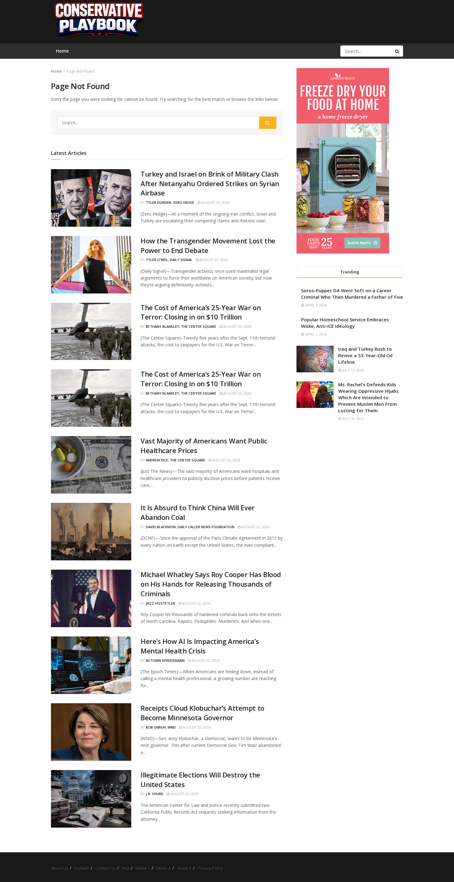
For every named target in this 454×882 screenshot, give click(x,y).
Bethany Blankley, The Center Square (181, 326)
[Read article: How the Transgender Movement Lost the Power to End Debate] (91, 264)
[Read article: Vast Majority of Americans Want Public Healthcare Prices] (91, 465)
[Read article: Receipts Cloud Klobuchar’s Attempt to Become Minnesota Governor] (91, 732)
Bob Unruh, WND (161, 727)
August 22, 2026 (195, 603)
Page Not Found (81, 71)
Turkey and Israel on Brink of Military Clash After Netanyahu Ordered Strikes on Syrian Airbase (210, 183)
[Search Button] (397, 51)
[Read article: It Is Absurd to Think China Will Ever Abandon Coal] (91, 531)
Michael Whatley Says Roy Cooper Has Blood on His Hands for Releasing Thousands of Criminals (211, 584)
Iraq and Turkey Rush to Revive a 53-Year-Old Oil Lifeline (365, 355)
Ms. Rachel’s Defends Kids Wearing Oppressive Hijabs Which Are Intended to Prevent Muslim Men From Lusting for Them (368, 397)
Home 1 (143, 868)
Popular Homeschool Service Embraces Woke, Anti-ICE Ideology (345, 322)
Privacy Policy (210, 868)
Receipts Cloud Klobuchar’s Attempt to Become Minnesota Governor (202, 712)
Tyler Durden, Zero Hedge (170, 202)
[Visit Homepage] (98, 22)
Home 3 (184, 868)
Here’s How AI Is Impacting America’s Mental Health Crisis (200, 645)
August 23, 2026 (214, 202)
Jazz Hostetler (160, 603)
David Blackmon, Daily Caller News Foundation (190, 526)
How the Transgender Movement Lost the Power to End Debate (208, 245)
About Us (59, 868)
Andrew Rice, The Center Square (175, 460)
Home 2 (163, 868)
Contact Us (105, 868)
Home (56, 71)
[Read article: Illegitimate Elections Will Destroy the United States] (91, 799)
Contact (81, 868)
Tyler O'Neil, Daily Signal (169, 259)
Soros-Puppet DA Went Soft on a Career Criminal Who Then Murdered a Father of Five (352, 293)
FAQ (125, 868)
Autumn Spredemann (165, 660)
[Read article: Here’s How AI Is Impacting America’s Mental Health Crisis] (91, 665)
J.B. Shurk (154, 793)
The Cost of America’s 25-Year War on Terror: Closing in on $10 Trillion (201, 312)
